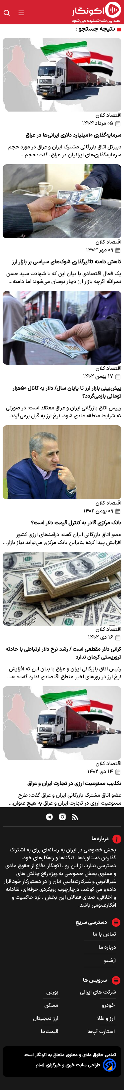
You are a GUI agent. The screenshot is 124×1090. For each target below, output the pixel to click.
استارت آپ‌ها (101, 1032)
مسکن (52, 1005)
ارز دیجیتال (46, 1019)
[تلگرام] (49, 817)
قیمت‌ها (50, 1032)
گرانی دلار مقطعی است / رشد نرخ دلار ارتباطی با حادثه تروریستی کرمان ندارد (63, 653)
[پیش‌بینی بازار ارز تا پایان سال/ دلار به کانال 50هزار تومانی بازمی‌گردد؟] (62, 328)
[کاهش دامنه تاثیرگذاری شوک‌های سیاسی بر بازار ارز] (62, 201)
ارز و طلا (106, 1019)
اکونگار (40, 1054)
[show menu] (21, 12)
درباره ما (107, 947)
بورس (53, 992)
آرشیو (110, 961)
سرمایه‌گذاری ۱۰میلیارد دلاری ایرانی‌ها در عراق (73, 135)
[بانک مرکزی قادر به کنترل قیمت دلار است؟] (62, 462)
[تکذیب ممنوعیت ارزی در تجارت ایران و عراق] (62, 723)
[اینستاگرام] (62, 817)
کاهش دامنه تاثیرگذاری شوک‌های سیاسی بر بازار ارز (66, 262)
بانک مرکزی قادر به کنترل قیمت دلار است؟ (76, 523)
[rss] (75, 817)
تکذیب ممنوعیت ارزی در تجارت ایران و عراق (74, 784)
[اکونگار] (76, 12)
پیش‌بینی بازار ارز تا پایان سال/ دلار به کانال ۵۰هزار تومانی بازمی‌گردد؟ (67, 392)
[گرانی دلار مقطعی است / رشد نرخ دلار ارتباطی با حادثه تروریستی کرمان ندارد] (62, 589)
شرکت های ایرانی (98, 992)
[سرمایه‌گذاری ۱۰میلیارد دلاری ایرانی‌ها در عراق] (62, 75)
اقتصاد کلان (108, 115)
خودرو (109, 1005)
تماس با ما (104, 934)
